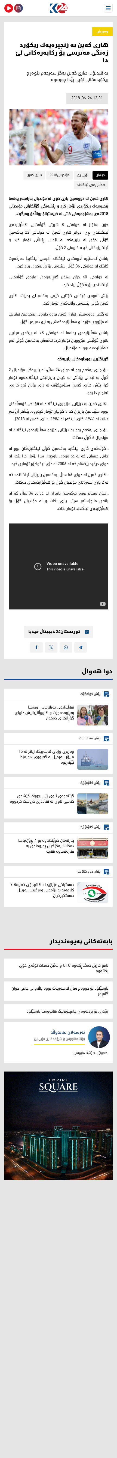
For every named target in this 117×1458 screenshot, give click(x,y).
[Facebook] (36, 647)
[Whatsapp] (66, 647)
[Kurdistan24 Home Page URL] (58, 8)
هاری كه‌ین (34, 175)
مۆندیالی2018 (60, 175)
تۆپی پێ (82, 175)
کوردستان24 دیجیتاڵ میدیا (54, 632)
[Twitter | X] (51, 647)
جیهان (100, 175)
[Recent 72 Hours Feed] (18, 8)
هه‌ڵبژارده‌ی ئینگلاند (91, 184)
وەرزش (102, 31)
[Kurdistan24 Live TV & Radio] (8, 8)
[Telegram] (80, 647)
